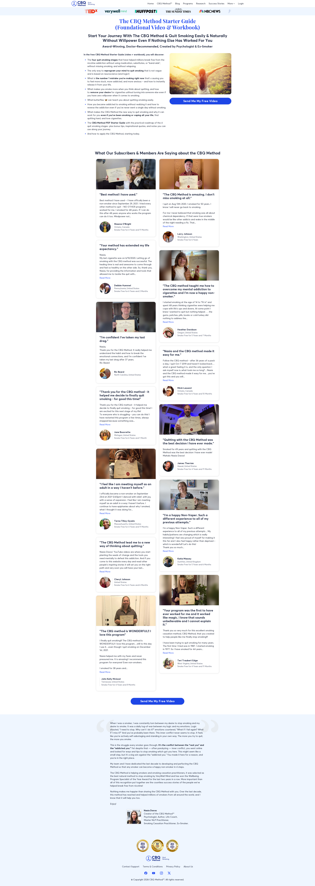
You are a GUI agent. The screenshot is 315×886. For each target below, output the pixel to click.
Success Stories (216, 3)
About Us (188, 866)
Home (150, 3)
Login (241, 3)
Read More (168, 226)
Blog (177, 3)
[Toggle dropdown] (234, 3)
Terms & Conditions (153, 866)
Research (200, 3)
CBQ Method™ (164, 3)
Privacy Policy (173, 866)
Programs (188, 3)
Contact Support (130, 866)
